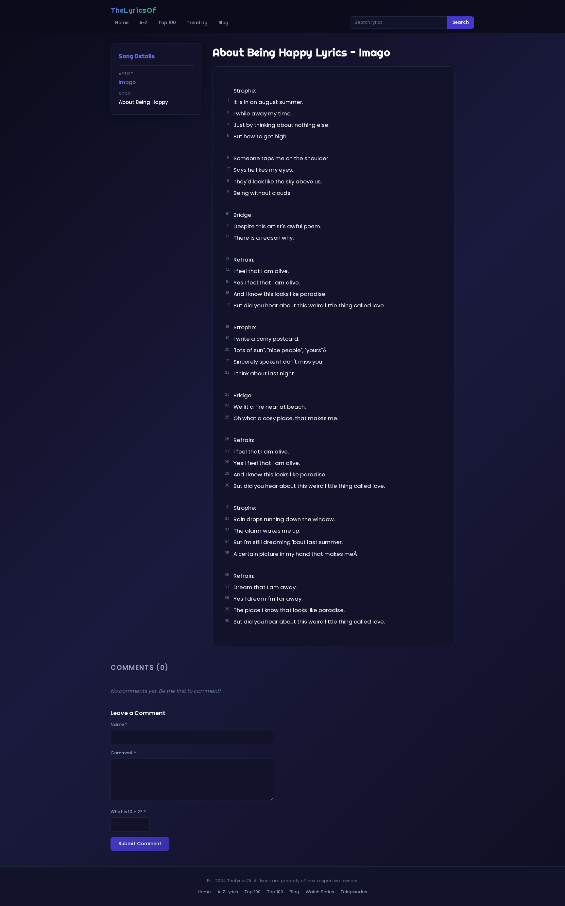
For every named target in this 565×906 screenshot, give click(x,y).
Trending (197, 23)
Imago (127, 82)
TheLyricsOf (133, 10)
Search (461, 22)
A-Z (143, 23)
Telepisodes (354, 892)
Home (121, 23)
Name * (119, 724)
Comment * (123, 753)
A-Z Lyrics (227, 892)
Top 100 (167, 23)
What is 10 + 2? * (128, 812)
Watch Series (320, 892)
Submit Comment (140, 843)
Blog (223, 23)
